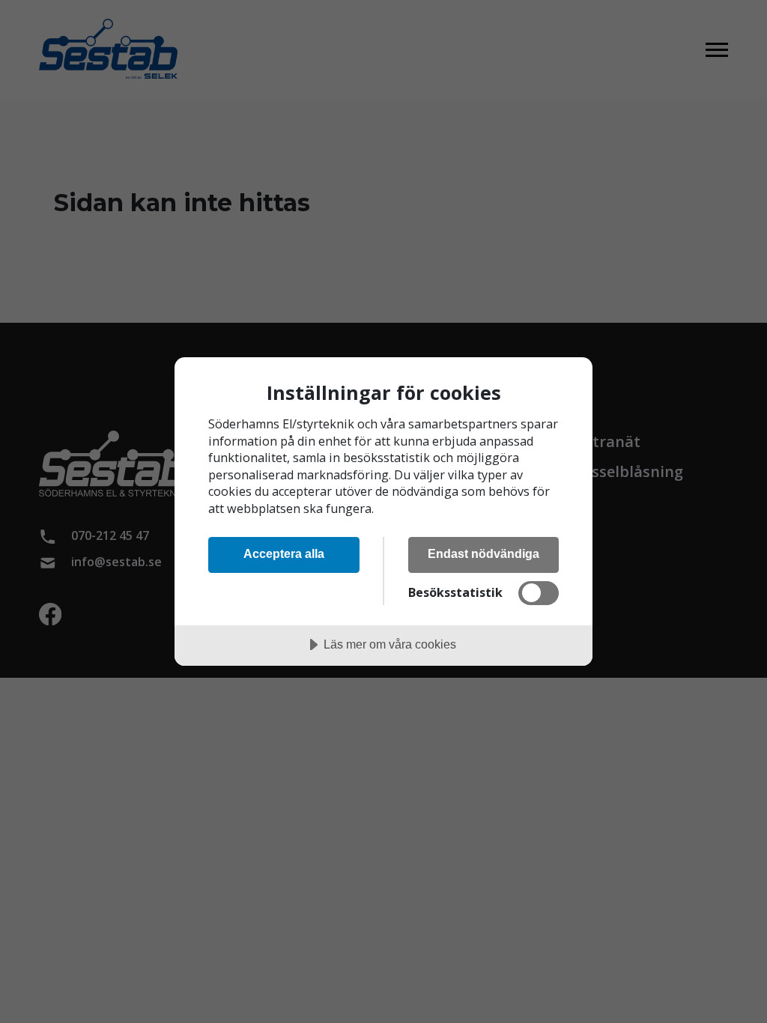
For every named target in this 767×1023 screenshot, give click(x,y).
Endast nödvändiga (483, 553)
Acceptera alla (283, 553)
